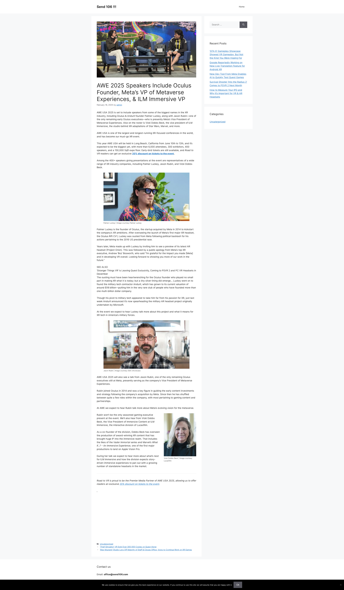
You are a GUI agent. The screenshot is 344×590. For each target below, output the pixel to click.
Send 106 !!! (106, 7)
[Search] (243, 25)
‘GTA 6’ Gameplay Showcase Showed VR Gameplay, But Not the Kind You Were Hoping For (226, 54)
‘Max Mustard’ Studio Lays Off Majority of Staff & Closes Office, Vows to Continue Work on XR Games (146, 550)
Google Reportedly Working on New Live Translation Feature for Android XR (227, 66)
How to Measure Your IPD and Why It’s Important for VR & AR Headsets (226, 93)
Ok (237, 584)
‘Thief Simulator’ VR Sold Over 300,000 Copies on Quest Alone (128, 547)
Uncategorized (106, 544)
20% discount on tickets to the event (153, 153)
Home (242, 6)
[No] (340, 584)
